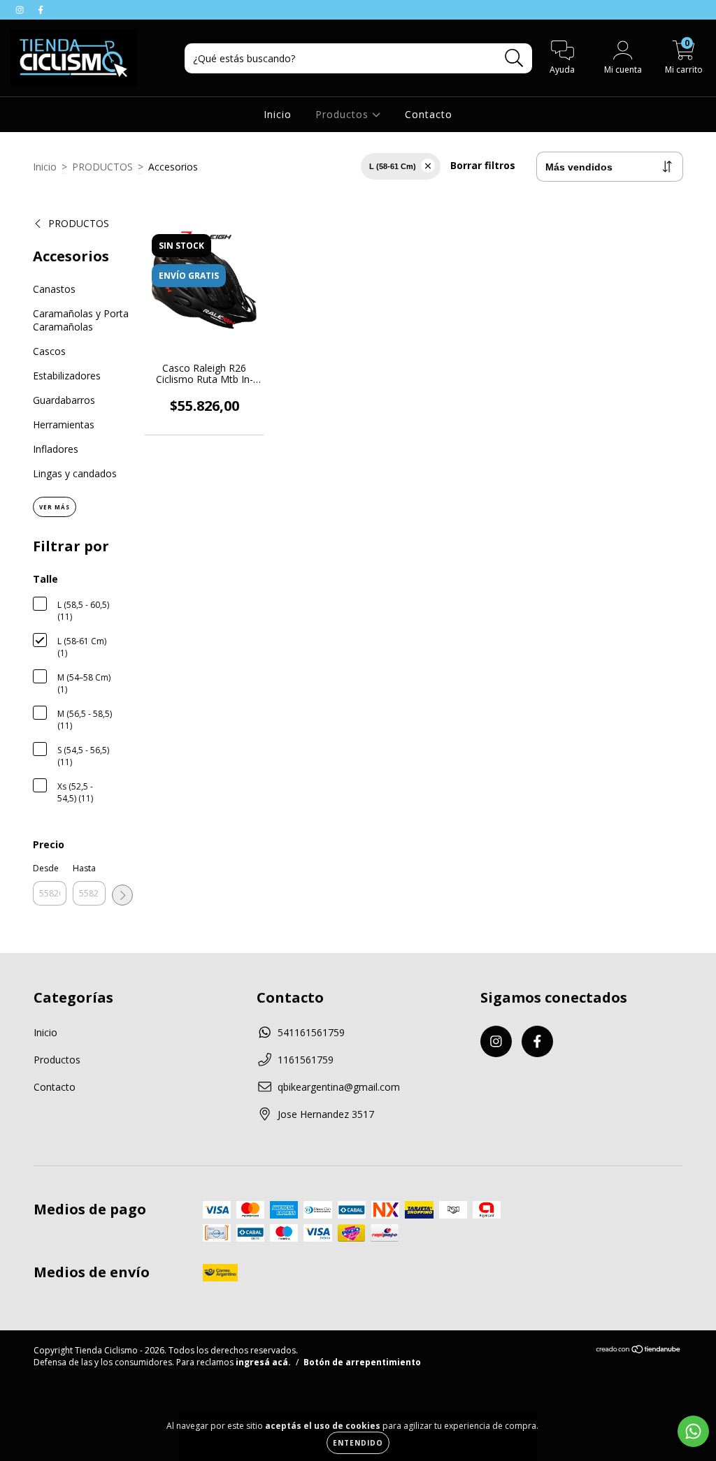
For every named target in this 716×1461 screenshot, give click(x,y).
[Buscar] (514, 58)
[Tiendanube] (638, 1351)
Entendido (358, 1443)
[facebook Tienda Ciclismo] (40, 9)
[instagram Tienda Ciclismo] (20, 9)
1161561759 (306, 1059)
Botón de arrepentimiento (362, 1362)
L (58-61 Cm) (392, 166)
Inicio (278, 114)
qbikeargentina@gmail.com (339, 1086)
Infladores (55, 449)
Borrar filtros (482, 165)
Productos (343, 114)
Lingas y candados (75, 473)
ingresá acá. (263, 1362)
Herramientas (63, 424)
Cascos (49, 351)
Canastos (54, 289)
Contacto (428, 114)
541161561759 (311, 1032)
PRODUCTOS (102, 166)
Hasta (84, 868)
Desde (46, 868)
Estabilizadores (67, 375)
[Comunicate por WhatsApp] (693, 1431)
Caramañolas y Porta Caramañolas (81, 320)
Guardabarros (64, 400)
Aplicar (122, 895)
